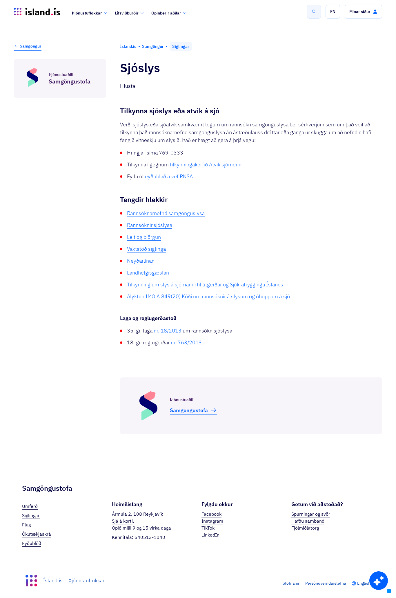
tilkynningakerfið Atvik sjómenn (205, 164)
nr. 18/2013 (167, 330)
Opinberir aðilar (166, 13)
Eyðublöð (31, 543)
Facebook (211, 514)
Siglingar (31, 515)
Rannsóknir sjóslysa (149, 225)
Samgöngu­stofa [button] (189, 410)
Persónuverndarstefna (325, 583)
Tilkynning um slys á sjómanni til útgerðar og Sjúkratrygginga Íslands (205, 284)
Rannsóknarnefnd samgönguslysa (166, 213)
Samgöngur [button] (30, 46)
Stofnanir (291, 583)
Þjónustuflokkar (87, 13)
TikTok (208, 528)
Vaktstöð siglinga (146, 249)
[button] (333, 12)
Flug (26, 525)
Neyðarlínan (141, 260)
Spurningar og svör (310, 514)
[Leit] (314, 12)
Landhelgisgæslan (148, 272)
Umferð (30, 506)
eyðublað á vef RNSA (169, 176)
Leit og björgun (144, 237)
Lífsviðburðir (127, 13)
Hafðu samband (307, 521)
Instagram (212, 521)
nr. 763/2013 (186, 342)
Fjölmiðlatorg (305, 528)
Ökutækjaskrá (36, 534)
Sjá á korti (122, 521)
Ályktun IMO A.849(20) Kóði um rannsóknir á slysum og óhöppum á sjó (208, 296)
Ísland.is (53, 580)
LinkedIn (210, 535)
